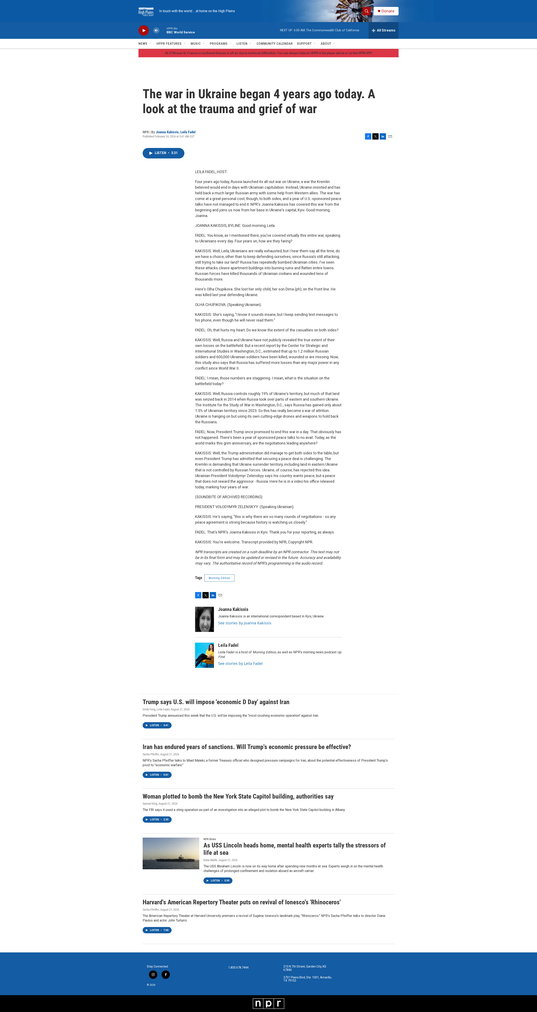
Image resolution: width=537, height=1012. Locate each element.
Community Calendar (275, 43)
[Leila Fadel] (204, 655)
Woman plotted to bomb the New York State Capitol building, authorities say (238, 796)
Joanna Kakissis (167, 132)
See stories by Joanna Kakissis (244, 622)
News (142, 43)
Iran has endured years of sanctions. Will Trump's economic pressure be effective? (247, 747)
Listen (242, 43)
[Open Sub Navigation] (150, 43)
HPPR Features (169, 43)
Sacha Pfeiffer (151, 754)
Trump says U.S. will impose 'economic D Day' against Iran (216, 702)
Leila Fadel (188, 132)
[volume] (156, 30)
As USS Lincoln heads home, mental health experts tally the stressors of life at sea (294, 849)
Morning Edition (219, 578)
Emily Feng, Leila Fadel (156, 709)
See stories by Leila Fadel (240, 663)
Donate (387, 11)
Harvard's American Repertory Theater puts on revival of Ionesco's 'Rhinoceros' (242, 902)
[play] (143, 30)
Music (196, 43)
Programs (219, 43)
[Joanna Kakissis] (204, 619)
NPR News (209, 839)
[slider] (163, 30)
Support (304, 43)
